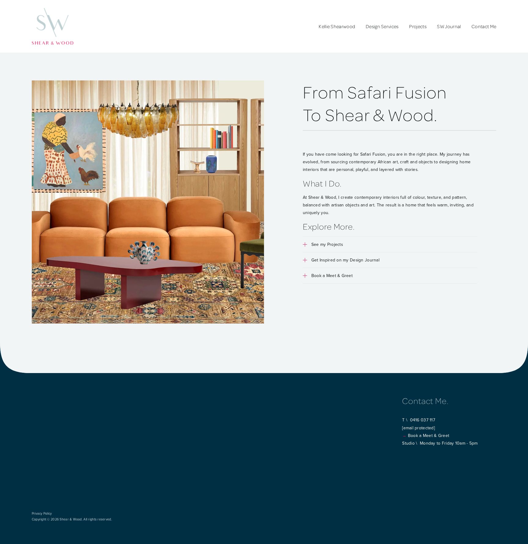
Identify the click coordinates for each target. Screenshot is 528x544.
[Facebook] (412, 455)
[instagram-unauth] (404, 455)
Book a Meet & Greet (428, 435)
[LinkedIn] (428, 455)
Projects (418, 26)
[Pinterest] (420, 455)
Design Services (382, 26)
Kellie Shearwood (337, 26)
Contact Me (483, 26)
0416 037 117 (422, 420)
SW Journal (449, 26)
